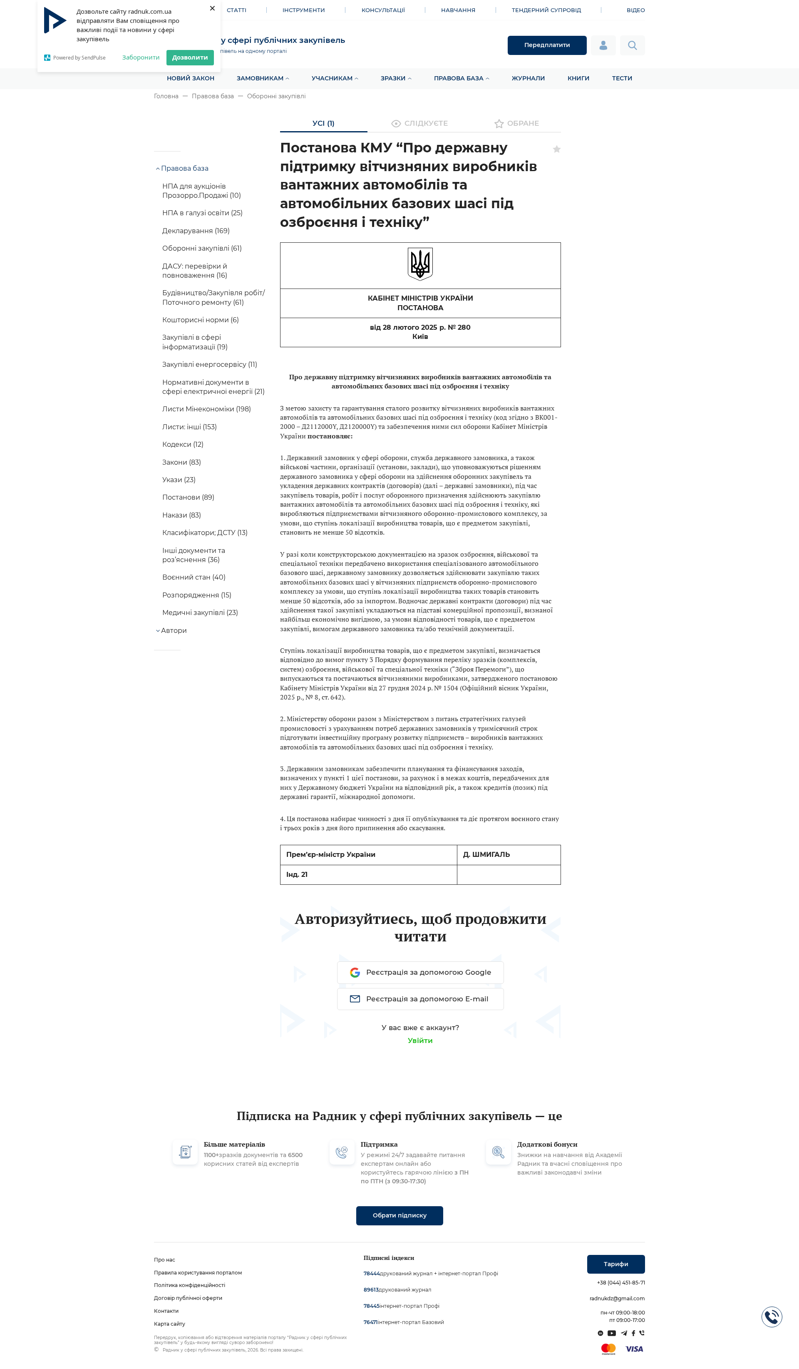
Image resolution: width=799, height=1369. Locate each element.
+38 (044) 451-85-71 (621, 1282)
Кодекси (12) (182, 444)
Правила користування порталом (198, 1272)
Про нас (164, 1260)
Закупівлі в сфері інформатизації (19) (195, 342)
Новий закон (190, 78)
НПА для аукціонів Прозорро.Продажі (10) (201, 190)
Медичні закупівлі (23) (200, 613)
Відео (636, 10)
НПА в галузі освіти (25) (202, 213)
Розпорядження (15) (196, 595)
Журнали (528, 78)
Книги (579, 78)
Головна (166, 96)
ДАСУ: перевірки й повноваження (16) (194, 270)
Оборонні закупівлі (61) (202, 248)
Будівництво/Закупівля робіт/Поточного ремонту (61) (213, 297)
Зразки (393, 78)
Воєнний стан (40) (194, 577)
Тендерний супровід (546, 10)
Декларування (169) (196, 231)
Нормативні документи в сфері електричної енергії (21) (213, 387)
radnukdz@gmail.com (617, 1298)
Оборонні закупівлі (276, 96)
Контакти (166, 1311)
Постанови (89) (188, 497)
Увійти (420, 1040)
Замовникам (260, 78)
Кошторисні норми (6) (200, 320)
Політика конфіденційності (189, 1285)
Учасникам (332, 78)
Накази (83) (181, 515)
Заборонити (141, 57)
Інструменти (304, 10)
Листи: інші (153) (189, 427)
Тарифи (616, 1264)
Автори (174, 631)
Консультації (383, 10)
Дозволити (190, 57)
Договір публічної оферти (188, 1298)
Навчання (458, 10)
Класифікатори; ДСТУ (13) (205, 533)
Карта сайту (169, 1324)
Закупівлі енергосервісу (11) (209, 364)
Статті (236, 10)
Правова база (459, 78)
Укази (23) (179, 480)
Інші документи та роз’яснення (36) (193, 555)
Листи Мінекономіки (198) (206, 409)
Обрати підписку (400, 1215)
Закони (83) (181, 462)
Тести (622, 78)
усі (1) (324, 123)
